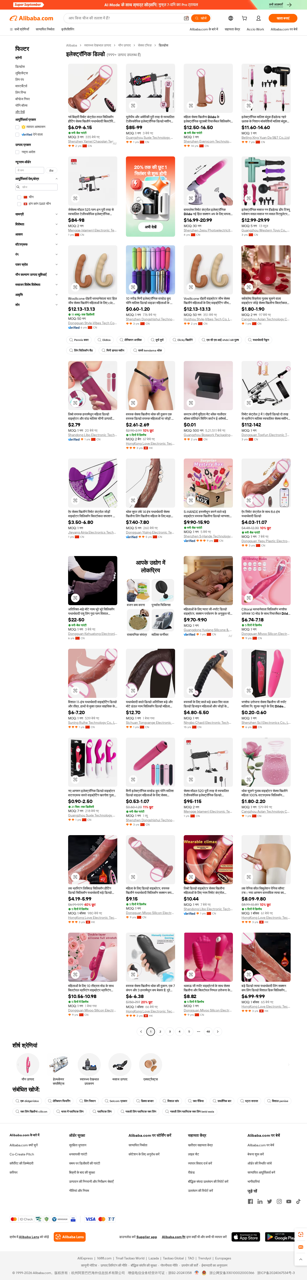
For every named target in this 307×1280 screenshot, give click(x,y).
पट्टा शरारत (251, 1101)
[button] (186, 18)
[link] (301, 1234)
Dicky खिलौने (185, 340)
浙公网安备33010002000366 (231, 1273)
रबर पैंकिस (198, 1101)
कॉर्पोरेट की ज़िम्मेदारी (21, 1163)
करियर (14, 1172)
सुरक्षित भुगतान (77, 1145)
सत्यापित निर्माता (138, 1145)
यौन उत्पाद (124, 45)
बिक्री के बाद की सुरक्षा (82, 1172)
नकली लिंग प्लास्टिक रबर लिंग (140, 1111)
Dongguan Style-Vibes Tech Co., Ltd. (92, 323)
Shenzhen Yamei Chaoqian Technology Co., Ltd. (92, 141)
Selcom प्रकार (118, 1101)
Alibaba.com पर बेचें (261, 1145)
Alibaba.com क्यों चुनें (24, 1145)
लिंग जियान (90, 1101)
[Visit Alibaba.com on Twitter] (269, 1201)
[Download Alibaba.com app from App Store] (245, 1237)
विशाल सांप (173, 1101)
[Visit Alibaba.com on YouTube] (289, 1201)
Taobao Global (173, 1258)
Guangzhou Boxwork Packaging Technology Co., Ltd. (208, 435)
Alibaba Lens (29, 1237)
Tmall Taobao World (130, 1258)
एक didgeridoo (29, 1101)
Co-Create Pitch (22, 1154)
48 (208, 1031)
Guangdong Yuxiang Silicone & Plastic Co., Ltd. (208, 630)
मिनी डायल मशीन (115, 350)
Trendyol (204, 1258)
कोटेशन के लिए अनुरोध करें (144, 1154)
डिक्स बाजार (147, 1101)
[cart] (245, 19)
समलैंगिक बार (224, 1101)
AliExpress (85, 1258)
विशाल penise (280, 1101)
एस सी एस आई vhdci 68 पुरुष (223, 340)
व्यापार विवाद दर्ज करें (200, 1163)
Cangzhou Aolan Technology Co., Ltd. (266, 319)
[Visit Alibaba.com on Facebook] (250, 1201)
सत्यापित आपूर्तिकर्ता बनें (261, 1172)
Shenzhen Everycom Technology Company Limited (208, 141)
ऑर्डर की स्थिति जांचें (260, 1163)
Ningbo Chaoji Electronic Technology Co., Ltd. (208, 722)
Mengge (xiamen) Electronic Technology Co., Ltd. (92, 230)
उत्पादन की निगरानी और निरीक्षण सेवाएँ (91, 1181)
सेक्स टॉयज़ (145, 45)
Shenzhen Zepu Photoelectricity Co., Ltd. (208, 230)
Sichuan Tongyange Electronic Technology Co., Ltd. (150, 722)
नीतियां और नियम (79, 1191)
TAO (191, 1258)
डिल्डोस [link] (163, 45)
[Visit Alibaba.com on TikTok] (298, 1201)
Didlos (106, 340)
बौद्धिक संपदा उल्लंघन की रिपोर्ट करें (208, 1181)
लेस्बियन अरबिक (133, 340)
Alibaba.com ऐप (173, 1237)
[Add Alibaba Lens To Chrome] (70, 1237)
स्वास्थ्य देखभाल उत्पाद (97, 45)
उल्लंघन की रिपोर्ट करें (200, 1191)
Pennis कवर (81, 340)
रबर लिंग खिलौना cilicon (33, 1111)
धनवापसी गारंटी (78, 1154)
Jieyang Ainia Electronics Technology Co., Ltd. (92, 532)
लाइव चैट (193, 1154)
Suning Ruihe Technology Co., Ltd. (92, 722)
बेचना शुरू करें (256, 1154)
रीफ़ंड (191, 1172)
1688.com (104, 1258)
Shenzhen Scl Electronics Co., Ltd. (266, 722)
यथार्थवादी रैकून (261, 340)
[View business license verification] (197, 1272)
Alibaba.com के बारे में (24, 1135)
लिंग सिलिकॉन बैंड (83, 350)
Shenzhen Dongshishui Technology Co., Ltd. (150, 319)
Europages (223, 1258)
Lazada (153, 1258)
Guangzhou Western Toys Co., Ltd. (266, 230)
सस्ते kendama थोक (150, 350)
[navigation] (36, 539)
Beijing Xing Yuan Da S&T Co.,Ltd (265, 137)
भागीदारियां (254, 1181)
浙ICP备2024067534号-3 (276, 1273)
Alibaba (71, 45)
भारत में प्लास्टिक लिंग (72, 1111)
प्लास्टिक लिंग (104, 1111)
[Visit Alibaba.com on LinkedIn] (260, 1201)
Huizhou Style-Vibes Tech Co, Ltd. (208, 319)
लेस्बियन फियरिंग (61, 1101)
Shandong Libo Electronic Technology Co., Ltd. (92, 435)
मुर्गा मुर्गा (160, 340)
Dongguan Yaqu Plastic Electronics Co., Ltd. (266, 541)
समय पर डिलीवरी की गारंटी (84, 1163)
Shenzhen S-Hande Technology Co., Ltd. (208, 536)
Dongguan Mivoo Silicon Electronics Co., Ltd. (266, 634)
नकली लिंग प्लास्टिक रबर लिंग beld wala (192, 1111)
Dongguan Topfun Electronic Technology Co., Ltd (266, 435)
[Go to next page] (217, 1031)
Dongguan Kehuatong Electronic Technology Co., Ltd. (92, 634)
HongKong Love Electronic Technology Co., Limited (150, 443)
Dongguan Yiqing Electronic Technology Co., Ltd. (150, 532)
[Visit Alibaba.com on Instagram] (279, 1201)
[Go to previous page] (141, 1031)
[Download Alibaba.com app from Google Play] (281, 1237)
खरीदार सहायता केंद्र (200, 1145)
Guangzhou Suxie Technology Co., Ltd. (150, 137)
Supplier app (146, 1237)
